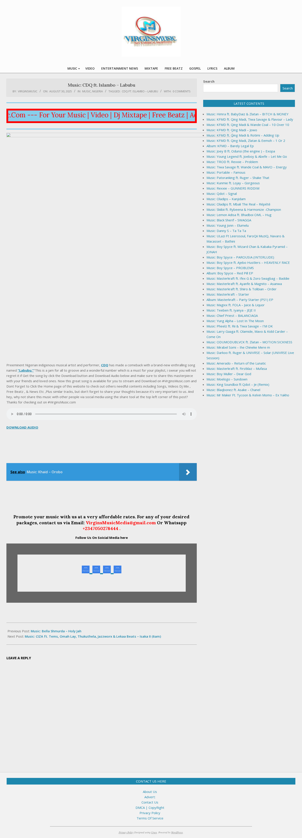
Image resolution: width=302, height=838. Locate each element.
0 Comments (182, 91)
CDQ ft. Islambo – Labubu (140, 91)
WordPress (177, 832)
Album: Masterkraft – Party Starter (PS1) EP (239, 299)
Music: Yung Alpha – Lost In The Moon (235, 321)
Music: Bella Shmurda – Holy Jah (56, 631)
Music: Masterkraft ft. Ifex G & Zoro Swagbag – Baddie (247, 278)
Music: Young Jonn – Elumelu (227, 225)
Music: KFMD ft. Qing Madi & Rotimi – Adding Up (242, 135)
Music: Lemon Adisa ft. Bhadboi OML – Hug (238, 215)
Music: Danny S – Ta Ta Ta (226, 230)
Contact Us (149, 802)
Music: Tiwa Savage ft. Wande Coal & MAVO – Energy (246, 167)
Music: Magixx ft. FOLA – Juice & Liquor (235, 305)
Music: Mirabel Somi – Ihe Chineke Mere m (238, 347)
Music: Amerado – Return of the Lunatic (236, 363)
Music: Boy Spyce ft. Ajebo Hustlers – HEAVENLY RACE (248, 262)
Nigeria (97, 91)
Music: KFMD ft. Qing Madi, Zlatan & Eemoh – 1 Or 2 (245, 140)
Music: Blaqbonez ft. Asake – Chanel (233, 390)
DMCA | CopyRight (150, 807)
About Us (150, 791)
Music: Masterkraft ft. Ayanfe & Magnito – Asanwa (244, 283)
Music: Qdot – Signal (221, 193)
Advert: (149, 797)
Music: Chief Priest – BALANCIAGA (232, 315)
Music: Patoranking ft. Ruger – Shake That (237, 177)
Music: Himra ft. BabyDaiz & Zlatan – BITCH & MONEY (247, 114)
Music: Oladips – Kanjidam (226, 199)
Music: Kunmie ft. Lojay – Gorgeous (233, 183)
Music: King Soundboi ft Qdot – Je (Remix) (237, 384)
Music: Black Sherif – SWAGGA (228, 220)
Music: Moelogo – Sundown (226, 379)
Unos (154, 832)
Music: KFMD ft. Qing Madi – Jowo (231, 130)
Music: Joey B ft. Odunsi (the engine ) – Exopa (240, 151)
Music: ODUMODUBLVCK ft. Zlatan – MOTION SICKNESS (249, 342)
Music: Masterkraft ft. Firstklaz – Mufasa (236, 368)
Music (86, 91)
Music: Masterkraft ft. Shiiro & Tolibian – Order (241, 289)
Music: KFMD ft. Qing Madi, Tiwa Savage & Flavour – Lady (249, 119)
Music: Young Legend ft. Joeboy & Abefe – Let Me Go (246, 156)
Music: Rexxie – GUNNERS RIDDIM (232, 188)
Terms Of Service (150, 818)
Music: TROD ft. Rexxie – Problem (232, 162)
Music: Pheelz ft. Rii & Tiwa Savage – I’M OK (239, 326)
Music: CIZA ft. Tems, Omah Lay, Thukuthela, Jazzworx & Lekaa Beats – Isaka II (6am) (93, 636)
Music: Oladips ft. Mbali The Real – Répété (238, 204)
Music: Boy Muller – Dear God (228, 374)
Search (208, 81)
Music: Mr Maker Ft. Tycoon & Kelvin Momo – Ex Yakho (247, 395)
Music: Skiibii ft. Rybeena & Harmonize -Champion (243, 209)
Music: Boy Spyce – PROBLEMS (230, 268)
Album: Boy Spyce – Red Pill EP (229, 273)
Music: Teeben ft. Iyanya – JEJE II (231, 310)
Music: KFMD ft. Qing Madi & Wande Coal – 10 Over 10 (247, 124)
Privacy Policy (150, 813)
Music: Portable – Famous (225, 172)
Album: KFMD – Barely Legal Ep (230, 146)
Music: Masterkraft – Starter (227, 294)
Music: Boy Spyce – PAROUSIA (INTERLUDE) (240, 257)
